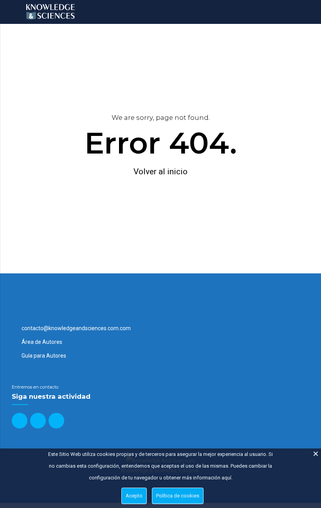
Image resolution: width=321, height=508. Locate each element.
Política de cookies (177, 496)
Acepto (134, 496)
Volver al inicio (160, 171)
